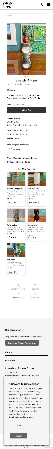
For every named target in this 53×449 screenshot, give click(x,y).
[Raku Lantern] (16, 215)
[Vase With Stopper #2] (16, 179)
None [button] (19, 425)
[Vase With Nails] (37, 179)
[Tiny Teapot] (16, 250)
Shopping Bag (18, 297)
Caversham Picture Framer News (22, 343)
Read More (14, 417)
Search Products (18, 288)
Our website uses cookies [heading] (24, 384)
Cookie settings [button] (27, 417)
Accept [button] (19, 435)
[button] (15, 149)
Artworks (18, 84)
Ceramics (29, 84)
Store (9, 84)
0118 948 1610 (43, 4)
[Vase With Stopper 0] (26, 49)
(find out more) (31, 125)
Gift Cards (35, 297)
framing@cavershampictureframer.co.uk (22, 375)
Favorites (35, 288)
